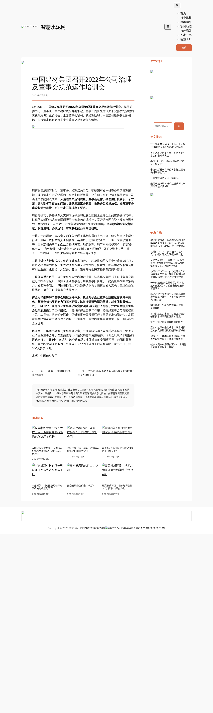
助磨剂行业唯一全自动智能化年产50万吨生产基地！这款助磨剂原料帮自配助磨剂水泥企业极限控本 (167, 274)
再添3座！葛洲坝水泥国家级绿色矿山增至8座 (167, 162)
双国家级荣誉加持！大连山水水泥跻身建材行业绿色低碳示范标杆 (47, 451)
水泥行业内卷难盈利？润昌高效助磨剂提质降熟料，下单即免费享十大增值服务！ (167, 297)
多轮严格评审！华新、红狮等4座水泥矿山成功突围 (83, 449)
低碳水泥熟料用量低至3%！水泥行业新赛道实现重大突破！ (168, 346)
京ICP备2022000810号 (92, 528)
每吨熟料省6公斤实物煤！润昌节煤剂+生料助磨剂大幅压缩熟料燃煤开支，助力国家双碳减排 (167, 263)
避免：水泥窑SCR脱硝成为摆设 (166, 322)
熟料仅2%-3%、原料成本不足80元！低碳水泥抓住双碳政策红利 (166, 253)
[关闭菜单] (177, 5)
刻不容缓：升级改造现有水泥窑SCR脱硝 (166, 306)
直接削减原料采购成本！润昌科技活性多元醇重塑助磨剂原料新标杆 (167, 329)
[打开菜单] (167, 27)
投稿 (184, 47)
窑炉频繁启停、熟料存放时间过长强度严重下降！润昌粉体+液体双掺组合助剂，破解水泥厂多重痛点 (167, 243)
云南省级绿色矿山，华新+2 (164, 178)
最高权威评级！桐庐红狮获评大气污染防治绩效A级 (167, 185)
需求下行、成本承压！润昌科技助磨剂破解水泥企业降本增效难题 (167, 337)
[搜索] (179, 126)
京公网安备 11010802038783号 (148, 528)
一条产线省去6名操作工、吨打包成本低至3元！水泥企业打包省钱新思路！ (167, 285)
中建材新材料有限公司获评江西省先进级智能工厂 (167, 171)
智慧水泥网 (53, 27)
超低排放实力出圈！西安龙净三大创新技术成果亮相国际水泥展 (167, 315)
